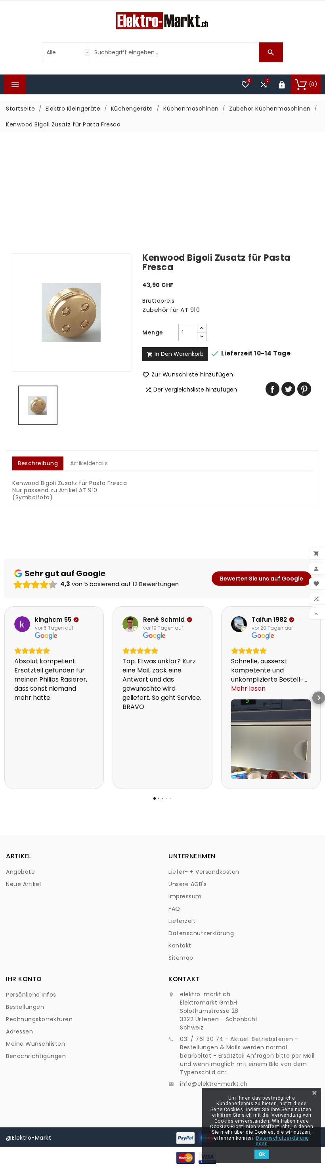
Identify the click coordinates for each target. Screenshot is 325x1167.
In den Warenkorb (175, 354)
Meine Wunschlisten (35, 1044)
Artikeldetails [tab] (89, 463)
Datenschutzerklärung (201, 933)
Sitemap (180, 958)
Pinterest (304, 389)
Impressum (185, 896)
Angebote (20, 872)
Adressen (19, 1031)
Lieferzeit (181, 921)
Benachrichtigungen (36, 1056)
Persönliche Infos (31, 995)
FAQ (174, 909)
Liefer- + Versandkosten (203, 872)
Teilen (272, 389)
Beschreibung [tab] (38, 463)
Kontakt (179, 945)
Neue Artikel (23, 884)
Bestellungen (25, 1007)
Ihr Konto (24, 979)
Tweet (288, 389)
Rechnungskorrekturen (39, 1019)
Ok (262, 1154)
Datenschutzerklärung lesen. (281, 1140)
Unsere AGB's (187, 884)
